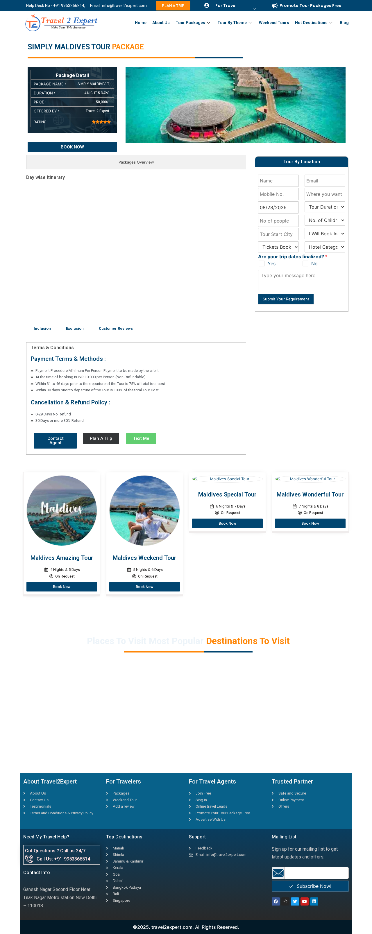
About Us (161, 22)
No (314, 263)
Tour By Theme (232, 22)
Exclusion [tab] (75, 328)
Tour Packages (190, 22)
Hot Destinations (311, 22)
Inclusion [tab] (42, 328)
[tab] (136, 162)
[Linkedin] (314, 901)
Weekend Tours (274, 22)
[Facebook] (276, 901)
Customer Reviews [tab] (116, 328)
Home (140, 22)
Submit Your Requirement (286, 299)
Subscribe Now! (313, 886)
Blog (344, 22)
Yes (272, 263)
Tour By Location (301, 161)
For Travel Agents (226, 9)
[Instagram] (285, 901)
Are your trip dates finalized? (293, 256)
